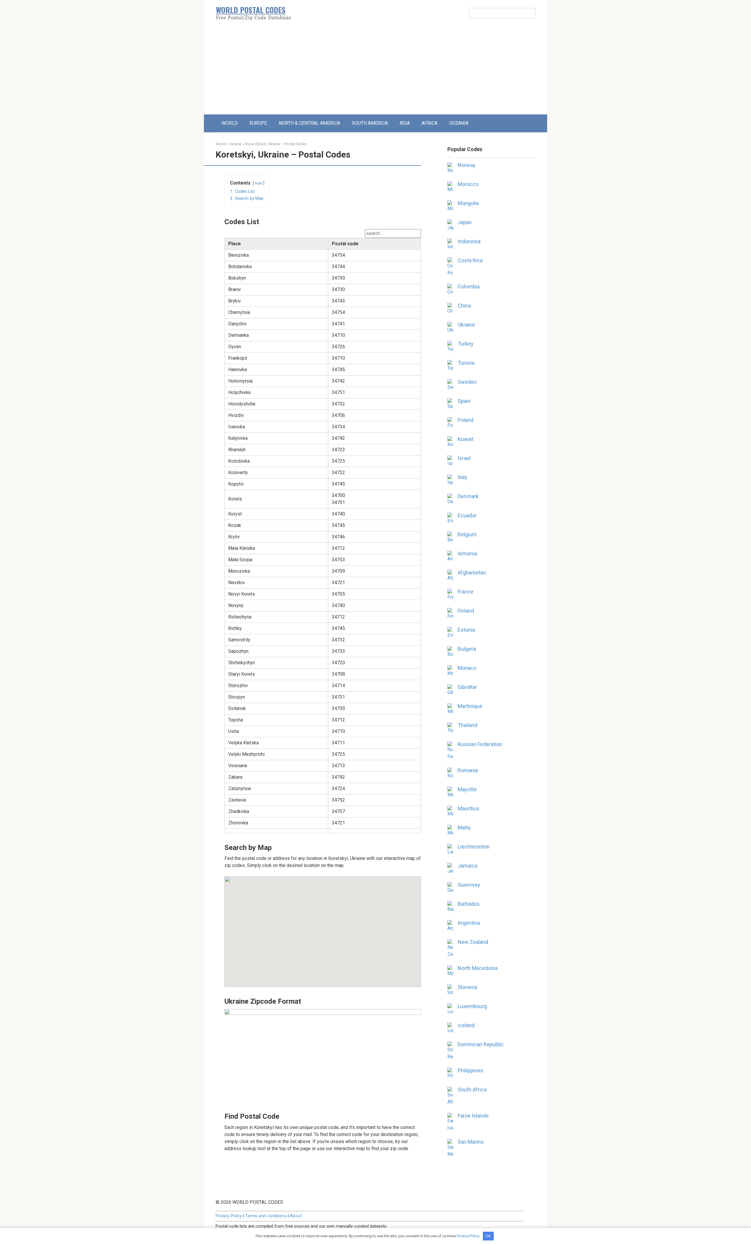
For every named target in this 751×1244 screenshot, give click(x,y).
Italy (462, 477)
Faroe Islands (473, 1116)
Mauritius (468, 808)
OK (488, 1236)
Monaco (467, 668)
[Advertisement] (375, 70)
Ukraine (235, 144)
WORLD (229, 123)
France (465, 592)
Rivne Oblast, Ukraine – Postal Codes (276, 144)
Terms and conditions (266, 1215)
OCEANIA (458, 123)
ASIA (405, 123)
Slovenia (467, 987)
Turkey (465, 344)
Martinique (470, 706)
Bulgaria (467, 649)
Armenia (467, 553)
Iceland (466, 1025)
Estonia (466, 630)
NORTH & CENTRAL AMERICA (309, 123)
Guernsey (469, 885)
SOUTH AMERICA (370, 123)
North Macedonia (478, 968)
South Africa (472, 1089)
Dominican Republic (481, 1044)
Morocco (468, 184)
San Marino (470, 1142)
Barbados (469, 904)
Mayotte (467, 789)
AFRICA (429, 123)
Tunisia (466, 363)
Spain (464, 401)
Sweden (467, 382)
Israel (464, 458)
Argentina (469, 923)
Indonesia (469, 241)
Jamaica (467, 866)
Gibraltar (467, 687)
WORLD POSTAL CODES (250, 10)
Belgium (467, 534)
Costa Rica (470, 260)
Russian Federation (480, 744)
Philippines (470, 1070)
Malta (464, 827)
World (221, 144)
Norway (467, 165)
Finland (466, 611)
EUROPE (258, 123)
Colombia (469, 286)
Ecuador (467, 515)
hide (258, 183)
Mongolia (468, 203)
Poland (465, 420)
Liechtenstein (474, 847)
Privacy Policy (229, 1215)
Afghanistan (472, 572)
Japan (465, 222)
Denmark (468, 496)
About (296, 1215)
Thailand (467, 725)
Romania (468, 770)
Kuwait (465, 439)
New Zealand (473, 942)
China (464, 305)
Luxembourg (472, 1006)
